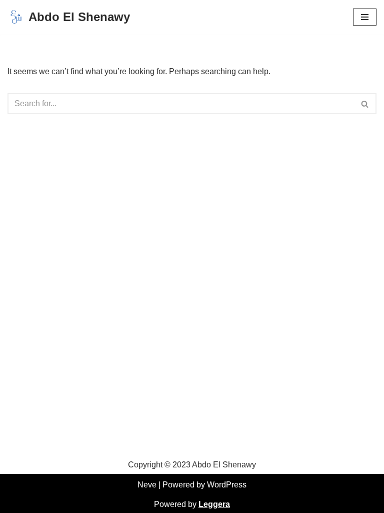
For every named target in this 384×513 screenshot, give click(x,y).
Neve (147, 484)
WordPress (226, 484)
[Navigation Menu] (364, 17)
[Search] (365, 103)
